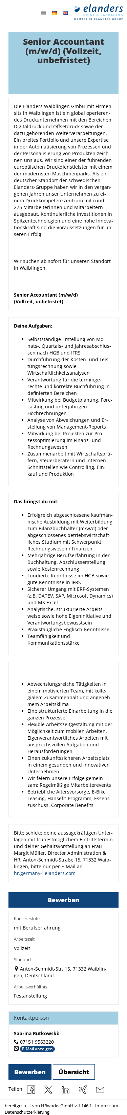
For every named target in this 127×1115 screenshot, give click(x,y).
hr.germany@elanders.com (45, 873)
